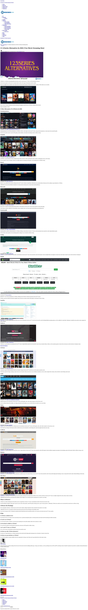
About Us (4, 5)
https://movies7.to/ (9, 181)
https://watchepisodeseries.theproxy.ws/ (13, 129)
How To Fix (6, 31)
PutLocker (2, 473)
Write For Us (4, 7)
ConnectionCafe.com (6, 605)
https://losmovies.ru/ (9, 449)
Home (3, 4)
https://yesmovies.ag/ (9, 342)
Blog (3, 32)
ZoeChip (1, 254)
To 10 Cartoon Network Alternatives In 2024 (7, 576)
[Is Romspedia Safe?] (3, 556)
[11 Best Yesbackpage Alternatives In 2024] (3, 593)
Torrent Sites (6, 29)
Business (4, 17)
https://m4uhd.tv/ (9, 294)
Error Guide (4, 30)
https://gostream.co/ (9, 368)
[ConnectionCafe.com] (7, 14)
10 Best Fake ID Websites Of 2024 (5, 567)
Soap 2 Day (2, 320)
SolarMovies (2, 495)
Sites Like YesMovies (4, 345)
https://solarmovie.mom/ (10, 494)
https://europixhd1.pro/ (10, 156)
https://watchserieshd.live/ (10, 229)
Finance (5, 18)
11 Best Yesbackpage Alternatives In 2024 (6, 595)
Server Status (6, 21)
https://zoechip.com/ (9, 253)
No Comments (19, 51)
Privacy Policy (5, 6)
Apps (3, 36)
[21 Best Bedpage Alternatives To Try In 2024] (3, 584)
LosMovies (2, 450)
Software (4, 35)
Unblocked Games (7, 23)
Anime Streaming (7, 26)
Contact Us (4, 8)
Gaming (4, 20)
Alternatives (2, 45)
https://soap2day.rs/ (9, 319)
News (3, 33)
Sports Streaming (7, 28)
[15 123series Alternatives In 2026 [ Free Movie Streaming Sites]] (21, 79)
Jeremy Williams (5, 51)
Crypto (3, 19)
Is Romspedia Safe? (3, 558)
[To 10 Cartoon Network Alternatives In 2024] (3, 575)
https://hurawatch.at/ (10, 204)
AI (2, 16)
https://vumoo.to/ (9, 425)
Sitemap (3, 604)
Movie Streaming (7, 27)
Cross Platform (7, 22)
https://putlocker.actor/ (10, 472)
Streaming (4, 25)
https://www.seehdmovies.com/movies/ (13, 399)
